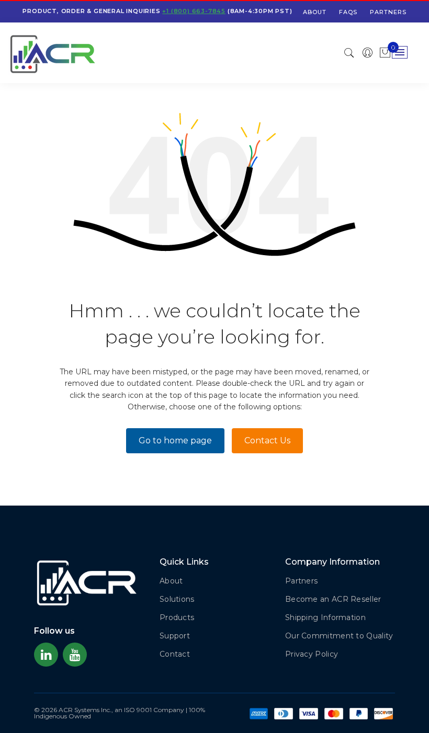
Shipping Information (325, 617)
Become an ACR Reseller (333, 599)
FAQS (348, 12)
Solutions (177, 599)
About (314, 12)
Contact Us (267, 440)
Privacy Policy (311, 654)
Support (175, 635)
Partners (388, 12)
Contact (175, 654)
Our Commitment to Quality (339, 635)
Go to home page (175, 440)
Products (177, 617)
